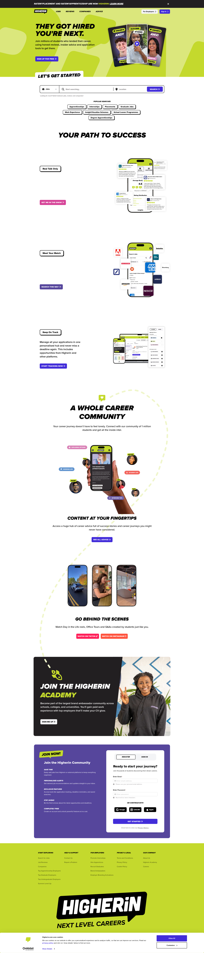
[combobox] (87, 89)
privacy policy (47, 943)
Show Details (47, 949)
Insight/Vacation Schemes (96, 112)
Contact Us (68, 858)
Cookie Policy (122, 866)
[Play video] (137, 43)
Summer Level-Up (44, 883)
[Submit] (63, 89)
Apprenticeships (76, 106)
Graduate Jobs (127, 106)
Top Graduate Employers (47, 875)
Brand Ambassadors (98, 871)
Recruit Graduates (97, 866)
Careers (146, 866)
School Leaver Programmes (126, 112)
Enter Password (119, 790)
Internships (94, 106)
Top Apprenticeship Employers (49, 871)
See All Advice (100, 539)
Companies (42, 866)
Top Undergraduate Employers (49, 879)
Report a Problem (70, 862)
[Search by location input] (131, 89)
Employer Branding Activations (102, 875)
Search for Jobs (44, 858)
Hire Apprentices (97, 862)
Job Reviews (42, 862)
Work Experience (72, 112)
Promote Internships (98, 858)
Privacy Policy (122, 862)
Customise (171, 945)
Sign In (163, 11)
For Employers (148, 11)
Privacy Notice (143, 828)
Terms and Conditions (125, 858)
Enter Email (118, 776)
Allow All (172, 938)
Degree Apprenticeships (101, 117)
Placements (110, 106)
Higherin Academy (150, 862)
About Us (146, 858)
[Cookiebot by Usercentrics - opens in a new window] (28, 948)
